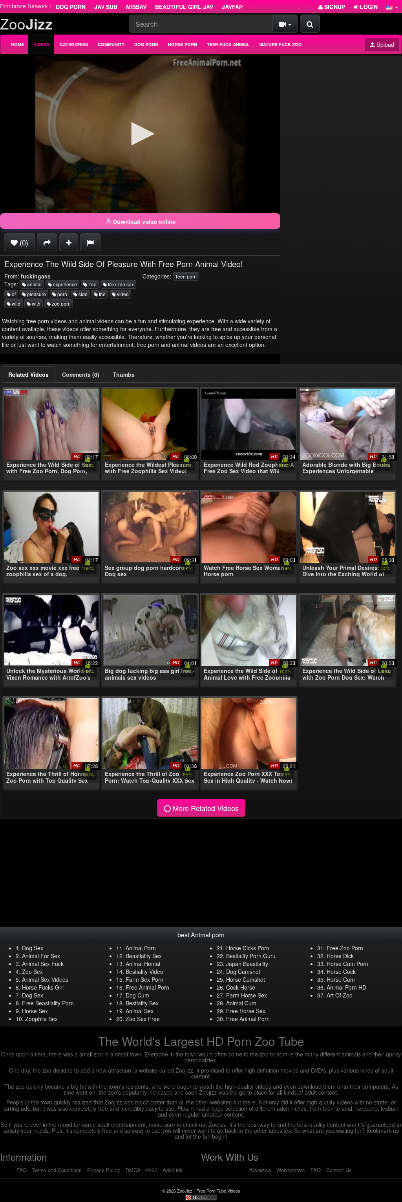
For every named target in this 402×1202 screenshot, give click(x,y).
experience (64, 284)
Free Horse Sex (245, 1011)
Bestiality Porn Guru (251, 956)
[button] (392, 6)
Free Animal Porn (147, 987)
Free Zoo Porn (345, 948)
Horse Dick (340, 956)
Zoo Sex (32, 971)
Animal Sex (139, 1011)
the (102, 294)
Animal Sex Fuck (43, 964)
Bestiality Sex (142, 1003)
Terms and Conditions (57, 1170)
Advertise (260, 1170)
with (35, 303)
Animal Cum (241, 1003)
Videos (42, 44)
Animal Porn (141, 948)
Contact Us (339, 1170)
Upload (384, 44)
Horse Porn (182, 44)
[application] (140, 134)
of (13, 294)
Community (111, 44)
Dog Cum (137, 995)
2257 (151, 1170)
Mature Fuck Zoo (280, 44)
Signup (334, 7)
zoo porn (61, 303)
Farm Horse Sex (246, 995)
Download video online (143, 221)
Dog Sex (32, 948)
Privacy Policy (103, 1170)
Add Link (173, 1170)
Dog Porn (71, 7)
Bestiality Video (144, 971)
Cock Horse (240, 987)
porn (61, 294)
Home (17, 44)
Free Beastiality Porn (48, 1003)
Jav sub (105, 7)
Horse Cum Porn (347, 964)
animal (34, 284)
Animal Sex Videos (45, 979)
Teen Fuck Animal (228, 44)
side (82, 294)
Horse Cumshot (245, 979)
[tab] (28, 374)
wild (15, 303)
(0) (23, 242)
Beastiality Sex (144, 956)
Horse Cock (341, 971)
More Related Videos (205, 808)
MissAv (136, 7)
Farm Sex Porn (144, 979)
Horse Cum (341, 979)
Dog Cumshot (243, 971)
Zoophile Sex (41, 1019)
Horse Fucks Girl (43, 987)
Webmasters (290, 1170)
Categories (74, 44)
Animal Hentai (143, 964)
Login (368, 7)
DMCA (133, 1170)
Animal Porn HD (346, 987)
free (92, 284)
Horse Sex (35, 1011)
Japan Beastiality (247, 964)
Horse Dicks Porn (247, 948)
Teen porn (186, 276)
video (122, 294)
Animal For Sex (41, 956)
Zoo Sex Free (143, 1019)
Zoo (26, 23)
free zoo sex (120, 284)
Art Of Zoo (340, 995)
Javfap (232, 7)
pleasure (36, 294)
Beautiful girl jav (184, 7)
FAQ (21, 1170)
